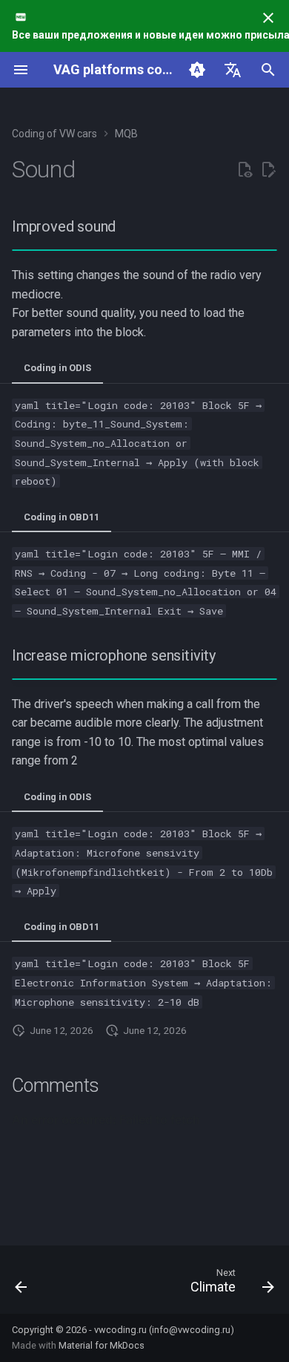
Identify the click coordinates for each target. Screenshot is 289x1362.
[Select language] (233, 70)
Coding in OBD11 (61, 517)
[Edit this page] (268, 170)
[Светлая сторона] (197, 70)
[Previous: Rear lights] (21, 1284)
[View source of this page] (244, 170)
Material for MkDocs (101, 1345)
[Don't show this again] (268, 18)
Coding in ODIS (57, 367)
